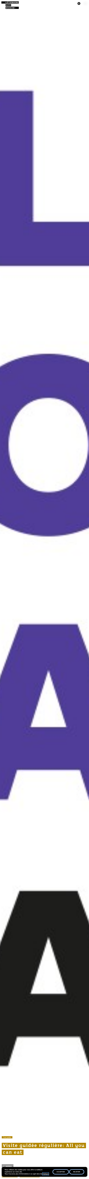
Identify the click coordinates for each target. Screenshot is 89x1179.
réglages (46, 1174)
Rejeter (76, 1172)
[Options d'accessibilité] (78, 3)
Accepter (61, 1172)
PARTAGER (81, 1167)
